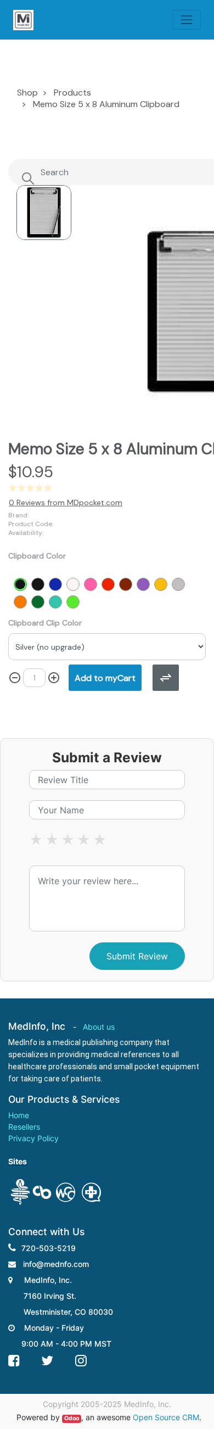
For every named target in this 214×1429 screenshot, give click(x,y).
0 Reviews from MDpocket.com (65, 502)
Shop (27, 92)
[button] (105, 678)
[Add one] (53, 677)
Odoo (71, 1418)
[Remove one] (14, 677)
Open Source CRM (166, 1417)
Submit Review (137, 956)
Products (72, 92)
